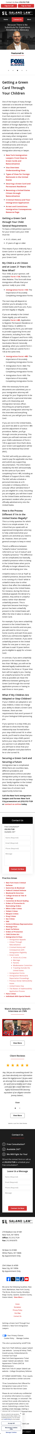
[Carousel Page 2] (13, 70)
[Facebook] (9, 1279)
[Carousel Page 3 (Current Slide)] (17, 70)
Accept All (11, 1423)
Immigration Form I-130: (17, 290)
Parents (16, 963)
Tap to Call (9, 6)
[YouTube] (26, 1279)
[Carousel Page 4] (22, 70)
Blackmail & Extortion (15, 893)
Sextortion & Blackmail (15, 888)
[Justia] (22, 1279)
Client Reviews (17, 1055)
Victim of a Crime (19, 957)
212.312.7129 (14, 1237)
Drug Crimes (11, 916)
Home (6, 19)
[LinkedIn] (18, 1279)
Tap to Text (26, 6)
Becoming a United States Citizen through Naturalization (18, 193)
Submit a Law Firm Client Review (17, 1123)
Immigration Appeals (17, 939)
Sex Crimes (10, 919)
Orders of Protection (14, 932)
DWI (7, 921)
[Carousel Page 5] (26, 70)
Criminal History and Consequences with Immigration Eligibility (18, 950)
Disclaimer (17, 1307)
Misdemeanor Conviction (22, 965)
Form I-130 (15, 276)
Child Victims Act (12, 934)
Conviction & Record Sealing (17, 901)
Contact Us (18, 19)
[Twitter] (13, 1279)
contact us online (13, 804)
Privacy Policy (17, 1310)
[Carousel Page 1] (8, 70)
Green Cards (14, 955)
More (29, 19)
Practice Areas (9, 878)
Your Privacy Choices (15, 1335)
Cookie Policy (9, 1338)
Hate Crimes (11, 994)
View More (17, 1043)
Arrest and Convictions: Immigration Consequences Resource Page (18, 209)
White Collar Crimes (14, 908)
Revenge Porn (11, 927)
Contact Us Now (17, 869)
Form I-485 (15, 320)
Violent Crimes (12, 911)
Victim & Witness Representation (19, 924)
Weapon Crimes (12, 914)
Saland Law (24, 1424)
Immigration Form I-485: (17, 356)
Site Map (17, 1313)
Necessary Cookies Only (11, 1428)
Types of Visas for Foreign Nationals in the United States (18, 177)
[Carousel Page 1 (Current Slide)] (15, 1108)
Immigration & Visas (14, 937)
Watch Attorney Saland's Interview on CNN (17, 1010)
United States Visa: (16, 986)
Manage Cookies (22, 1338)
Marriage (16, 960)
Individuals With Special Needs (18, 996)
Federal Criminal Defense (16, 890)
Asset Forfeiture (12, 929)
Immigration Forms (16, 973)
